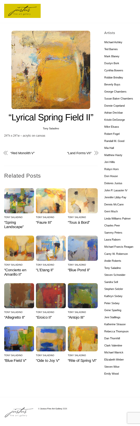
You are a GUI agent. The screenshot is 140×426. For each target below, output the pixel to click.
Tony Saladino (51, 128)
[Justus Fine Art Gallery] (22, 16)
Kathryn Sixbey (113, 296)
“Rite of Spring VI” (82, 360)
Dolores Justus (113, 183)
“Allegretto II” (14, 317)
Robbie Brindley (113, 77)
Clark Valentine (113, 345)
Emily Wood (111, 373)
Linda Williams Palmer (117, 218)
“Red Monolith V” (22, 153)
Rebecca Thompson (116, 331)
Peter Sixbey (112, 303)
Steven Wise (111, 366)
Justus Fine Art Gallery (51, 409)
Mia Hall (109, 147)
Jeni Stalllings (112, 317)
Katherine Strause (115, 324)
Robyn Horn (111, 169)
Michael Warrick (113, 352)
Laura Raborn (112, 239)
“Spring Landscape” (14, 224)
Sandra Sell (111, 282)
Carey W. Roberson (116, 253)
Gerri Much (111, 211)
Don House (111, 176)
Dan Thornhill (112, 338)
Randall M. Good (114, 140)
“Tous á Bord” (79, 222)
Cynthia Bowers (113, 70)
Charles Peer (112, 225)
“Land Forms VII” (79, 153)
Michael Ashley (113, 42)
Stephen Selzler (113, 288)
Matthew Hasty (113, 155)
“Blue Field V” (15, 360)
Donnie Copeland (114, 105)
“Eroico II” (44, 317)
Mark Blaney (111, 56)
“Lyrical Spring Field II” (51, 117)
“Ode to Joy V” (47, 360)
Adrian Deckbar (113, 112)
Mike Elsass (111, 126)
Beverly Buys (112, 84)
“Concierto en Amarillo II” (15, 272)
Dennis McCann (114, 204)
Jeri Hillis (109, 162)
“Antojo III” (76, 317)
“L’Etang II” (45, 270)
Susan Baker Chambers (118, 98)
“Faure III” (44, 222)
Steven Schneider (114, 274)
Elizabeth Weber (114, 359)
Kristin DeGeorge (114, 119)
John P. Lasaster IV (115, 190)
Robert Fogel (112, 133)
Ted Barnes (111, 49)
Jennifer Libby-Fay (115, 197)
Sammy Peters (113, 232)
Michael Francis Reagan (118, 246)
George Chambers (115, 91)
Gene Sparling (112, 310)
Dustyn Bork (111, 63)
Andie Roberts (112, 260)
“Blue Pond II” (79, 270)
